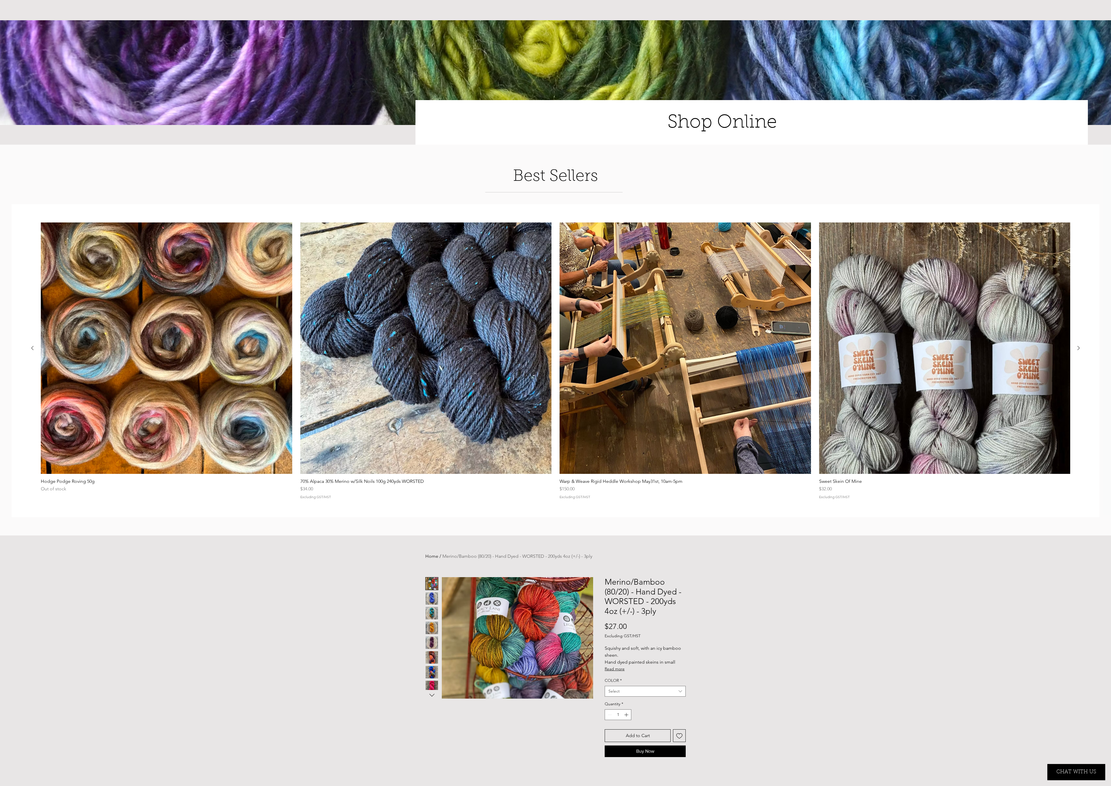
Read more (615, 668)
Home (431, 556)
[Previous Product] (32, 348)
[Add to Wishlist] (679, 735)
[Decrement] (609, 715)
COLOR (613, 680)
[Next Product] (1078, 348)
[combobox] (645, 691)
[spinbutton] (618, 715)
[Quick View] (166, 348)
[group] (555, 360)
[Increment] (626, 715)
